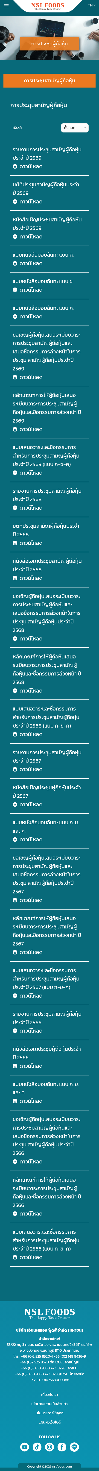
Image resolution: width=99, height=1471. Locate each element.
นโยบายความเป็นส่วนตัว (49, 1403)
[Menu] (6, 5)
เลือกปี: (17, 128)
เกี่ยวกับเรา (49, 1394)
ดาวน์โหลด (31, 166)
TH (90, 5)
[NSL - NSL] (47, 6)
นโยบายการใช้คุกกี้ (50, 1413)
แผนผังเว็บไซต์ (50, 1422)
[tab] (49, 80)
